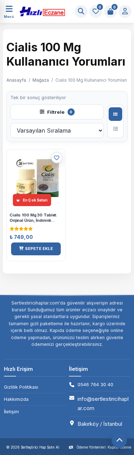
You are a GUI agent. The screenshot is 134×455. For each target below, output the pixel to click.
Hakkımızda (16, 399)
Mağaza (41, 80)
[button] (36, 248)
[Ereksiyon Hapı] (39, 11)
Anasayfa (16, 80)
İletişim (11, 411)
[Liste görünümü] (115, 129)
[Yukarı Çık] (119, 440)
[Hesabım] (125, 11)
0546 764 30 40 (95, 384)
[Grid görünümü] (115, 114)
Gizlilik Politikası (21, 387)
